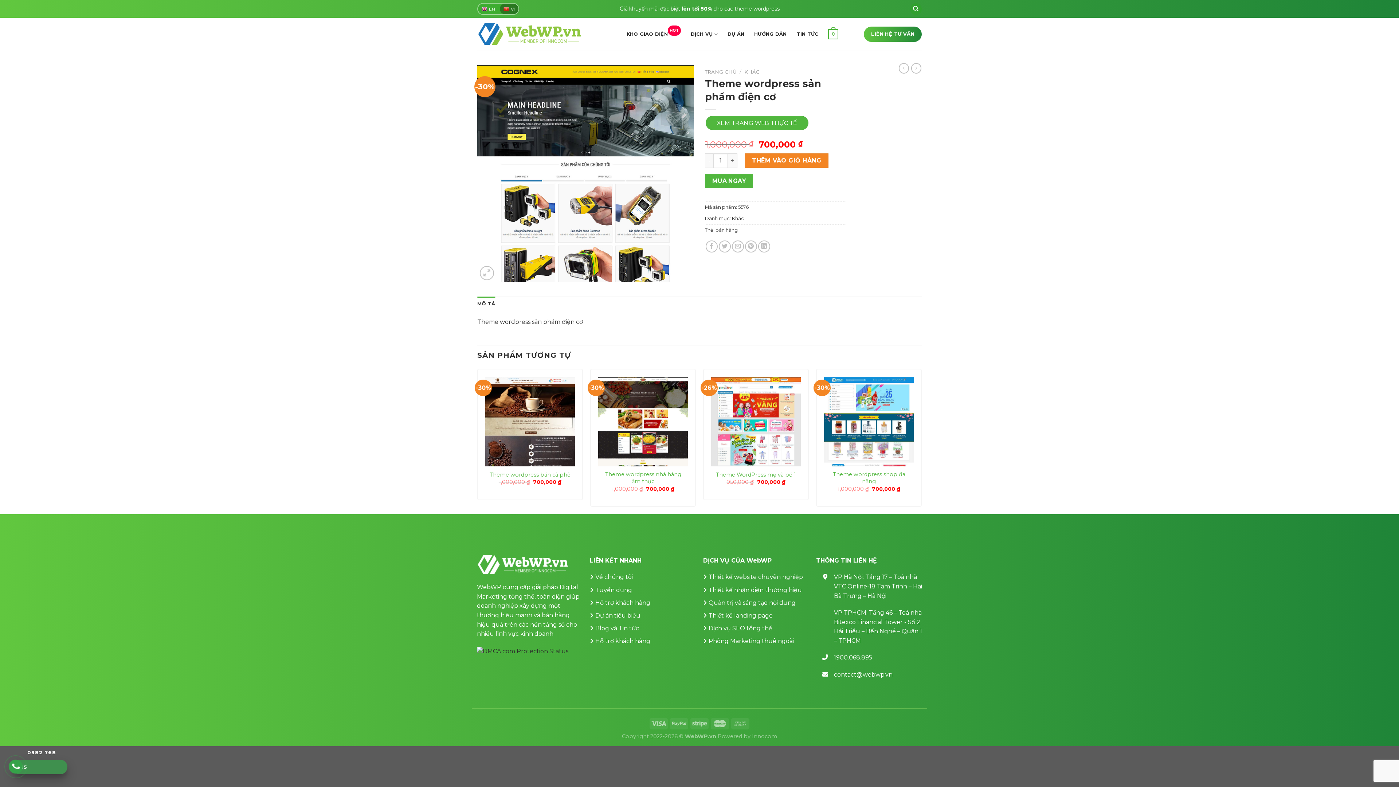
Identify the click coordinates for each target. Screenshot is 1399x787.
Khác (752, 72)
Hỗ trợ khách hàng (622, 602)
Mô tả (486, 303)
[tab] (486, 304)
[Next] (921, 440)
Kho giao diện (653, 32)
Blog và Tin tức (617, 628)
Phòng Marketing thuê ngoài (751, 641)
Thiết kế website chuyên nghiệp (756, 576)
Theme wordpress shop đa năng (869, 478)
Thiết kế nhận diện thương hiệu (755, 590)
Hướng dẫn (770, 34)
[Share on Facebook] (712, 246)
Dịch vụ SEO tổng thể (740, 628)
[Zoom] (487, 273)
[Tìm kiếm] (916, 9)
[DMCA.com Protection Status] (522, 650)
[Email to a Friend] (738, 246)
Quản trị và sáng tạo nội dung (752, 602)
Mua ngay (729, 180)
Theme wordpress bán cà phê (530, 474)
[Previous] (477, 440)
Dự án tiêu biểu (617, 615)
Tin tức (808, 34)
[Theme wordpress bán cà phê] (530, 421)
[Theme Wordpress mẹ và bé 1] (756, 421)
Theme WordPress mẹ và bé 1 (756, 474)
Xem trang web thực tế (757, 123)
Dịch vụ (702, 34)
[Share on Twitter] (725, 246)
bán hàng (727, 230)
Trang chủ (721, 72)
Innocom (764, 736)
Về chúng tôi (614, 576)
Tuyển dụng (613, 590)
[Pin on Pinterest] (751, 246)
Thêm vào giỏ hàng (786, 160)
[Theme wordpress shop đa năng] (869, 421)
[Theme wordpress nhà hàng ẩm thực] (643, 421)
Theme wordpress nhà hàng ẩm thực (643, 478)
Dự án (736, 34)
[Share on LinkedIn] (764, 246)
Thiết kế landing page (741, 615)
